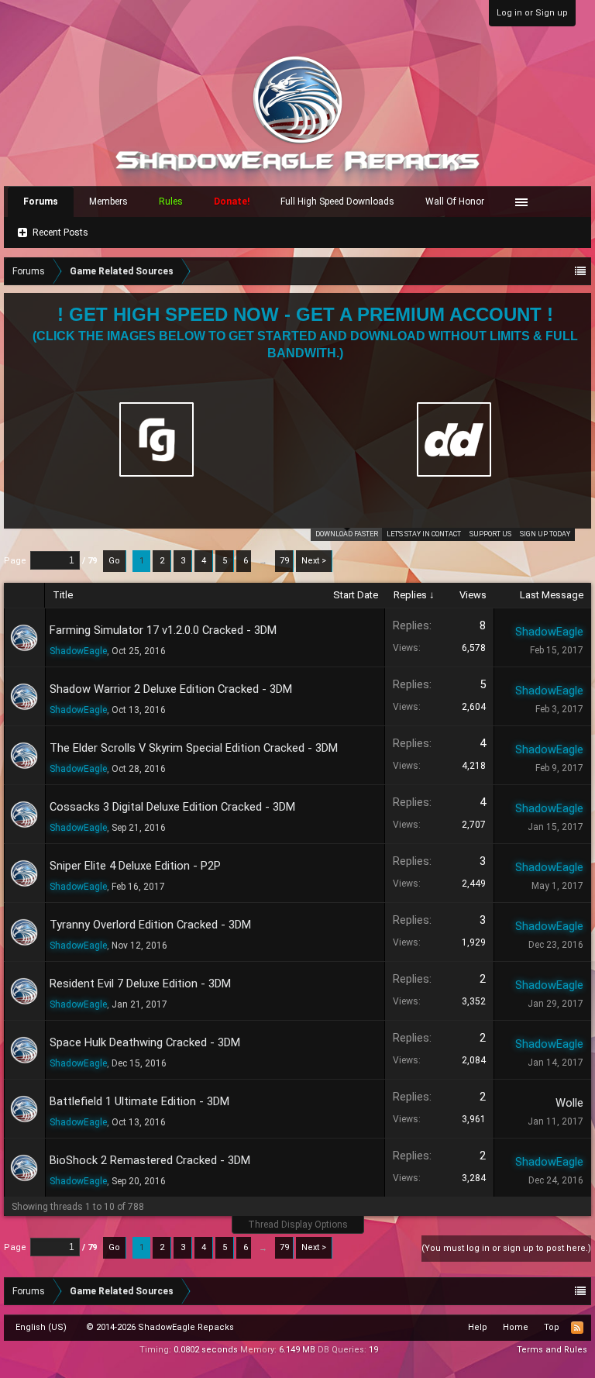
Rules (171, 201)
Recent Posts (60, 232)
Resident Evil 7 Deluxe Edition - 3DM (140, 983)
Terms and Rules (552, 1350)
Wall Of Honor (454, 201)
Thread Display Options (298, 1224)
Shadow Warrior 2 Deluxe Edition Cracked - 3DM (171, 689)
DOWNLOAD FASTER (346, 534)
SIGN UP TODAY (545, 534)
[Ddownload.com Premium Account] (454, 439)
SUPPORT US (490, 534)
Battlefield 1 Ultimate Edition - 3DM (139, 1101)
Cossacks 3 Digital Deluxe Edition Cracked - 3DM (172, 807)
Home (515, 1327)
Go (114, 561)
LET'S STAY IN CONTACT (424, 534)
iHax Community (297, 1322)
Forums (40, 201)
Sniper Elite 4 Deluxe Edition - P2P (135, 866)
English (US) (41, 1327)
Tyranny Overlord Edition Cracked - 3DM (150, 925)
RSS (577, 1327)
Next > (313, 561)
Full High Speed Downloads (337, 201)
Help (477, 1327)
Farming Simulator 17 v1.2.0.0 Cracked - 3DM (163, 630)
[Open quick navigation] (580, 271)
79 (284, 561)
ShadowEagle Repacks (186, 1327)
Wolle (569, 1103)
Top (551, 1327)
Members (108, 201)
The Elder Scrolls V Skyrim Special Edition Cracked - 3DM (194, 748)
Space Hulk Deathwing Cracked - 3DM (145, 1042)
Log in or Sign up (532, 13)
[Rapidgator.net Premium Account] (156, 439)
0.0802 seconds (206, 1350)
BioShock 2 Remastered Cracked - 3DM (150, 1160)
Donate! (231, 201)
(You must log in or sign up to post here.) (506, 1248)
